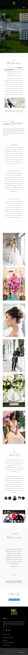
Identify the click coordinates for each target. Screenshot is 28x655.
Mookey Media (21, 652)
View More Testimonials (14, 581)
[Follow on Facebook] (4, 630)
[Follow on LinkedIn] (9, 630)
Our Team (14, 503)
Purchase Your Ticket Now (14, 111)
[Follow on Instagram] (6, 630)
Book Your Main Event (14, 34)
